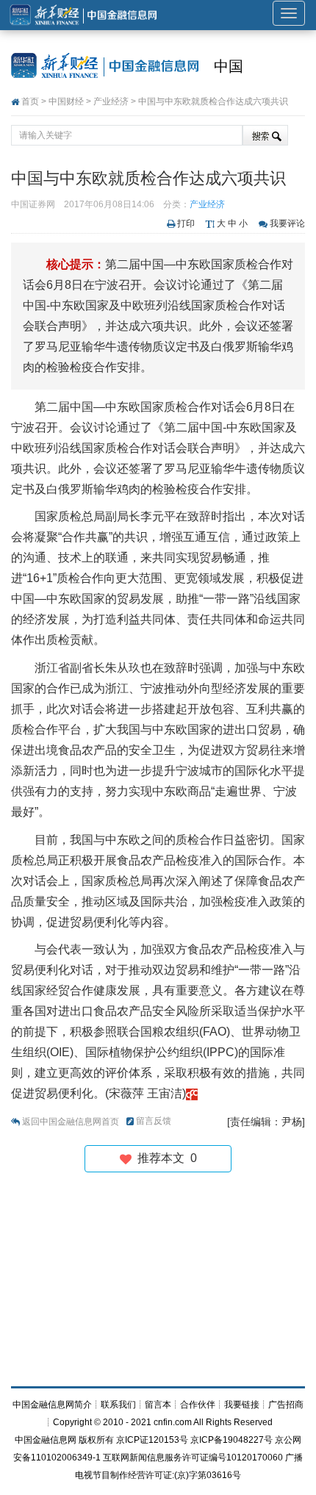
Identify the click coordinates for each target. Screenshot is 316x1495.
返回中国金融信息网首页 (70, 1121)
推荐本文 (164, 1158)
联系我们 (118, 1404)
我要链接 (241, 1404)
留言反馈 (153, 1121)
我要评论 (287, 223)
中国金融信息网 (45, 1440)
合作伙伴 (197, 1404)
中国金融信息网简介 (52, 1404)
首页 (30, 101)
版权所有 (96, 1440)
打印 (186, 223)
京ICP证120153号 (152, 1440)
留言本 (158, 1404)
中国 (228, 66)
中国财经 (66, 101)
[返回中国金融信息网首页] (192, 1093)
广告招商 (286, 1404)
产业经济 (111, 101)
